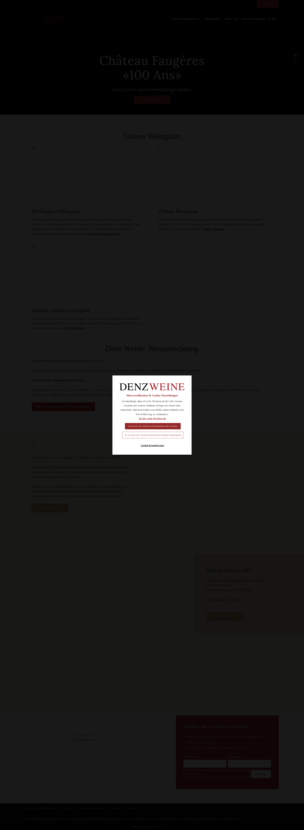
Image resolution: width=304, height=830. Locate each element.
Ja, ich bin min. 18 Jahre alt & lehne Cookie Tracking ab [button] (153, 435)
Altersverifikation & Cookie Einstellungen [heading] (152, 395)
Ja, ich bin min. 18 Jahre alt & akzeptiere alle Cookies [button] (152, 426)
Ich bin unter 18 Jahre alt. (152, 418)
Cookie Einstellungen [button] (152, 445)
